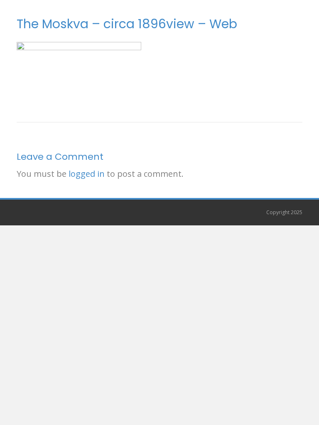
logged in (87, 173)
